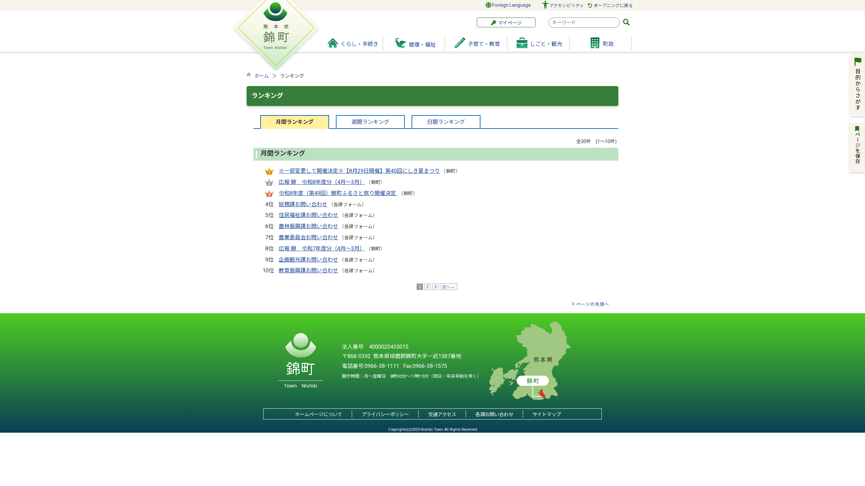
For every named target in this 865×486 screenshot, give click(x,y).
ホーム (261, 76)
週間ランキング (370, 122)
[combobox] (584, 22)
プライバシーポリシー (385, 414)
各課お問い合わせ (494, 414)
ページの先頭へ (592, 304)
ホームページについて (318, 414)
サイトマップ (547, 414)
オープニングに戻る (613, 5)
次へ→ (448, 286)
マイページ (509, 23)
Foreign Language (511, 5)
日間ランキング (446, 122)
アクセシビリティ (566, 5)
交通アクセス (442, 414)
